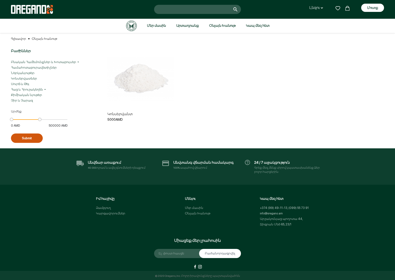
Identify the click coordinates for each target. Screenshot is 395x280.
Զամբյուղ (103, 208)
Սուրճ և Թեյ (20, 84)
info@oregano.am (271, 213)
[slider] (11, 119)
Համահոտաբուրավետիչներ (34, 67)
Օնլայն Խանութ (222, 25)
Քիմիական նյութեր (26, 95)
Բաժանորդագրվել (220, 253)
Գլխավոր (18, 38)
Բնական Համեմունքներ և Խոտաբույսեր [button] (44, 62)
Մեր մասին (156, 25)
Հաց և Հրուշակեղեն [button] (27, 89)
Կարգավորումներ (110, 213)
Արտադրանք (187, 25)
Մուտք (372, 8)
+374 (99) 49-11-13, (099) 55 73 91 (284, 208)
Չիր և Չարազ (22, 100)
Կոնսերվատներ (24, 78)
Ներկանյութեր (23, 73)
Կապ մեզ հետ (258, 25)
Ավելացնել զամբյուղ (141, 102)
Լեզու (315, 7)
